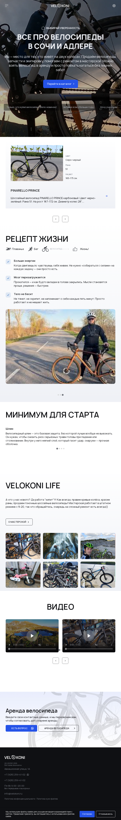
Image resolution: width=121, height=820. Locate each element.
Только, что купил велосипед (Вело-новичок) (31, 107)
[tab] (58, 395)
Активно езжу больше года (78, 107)
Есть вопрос (20, 728)
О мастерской (17, 521)
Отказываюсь (106, 814)
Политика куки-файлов (47, 798)
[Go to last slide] (56, 219)
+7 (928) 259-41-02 (14, 774)
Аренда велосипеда (56, 728)
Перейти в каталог (59, 84)
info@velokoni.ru (13, 793)
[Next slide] (65, 219)
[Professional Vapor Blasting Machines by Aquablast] (60, 5)
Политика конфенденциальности (19, 798)
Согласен (87, 814)
